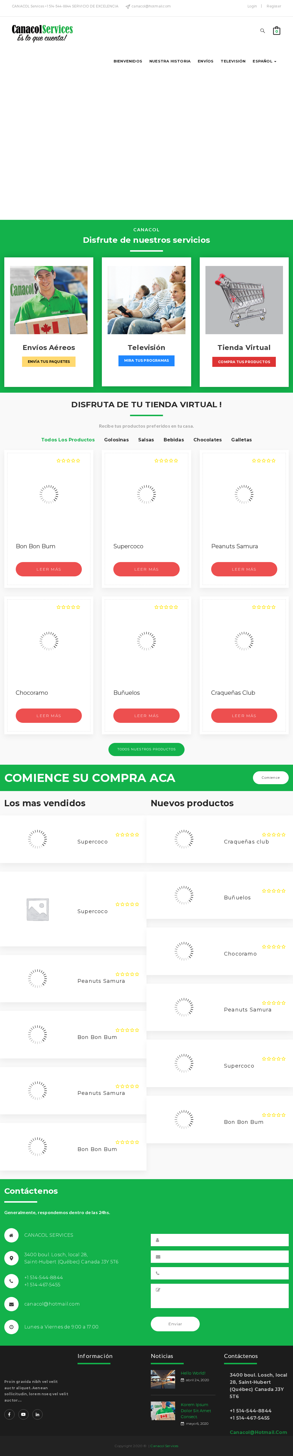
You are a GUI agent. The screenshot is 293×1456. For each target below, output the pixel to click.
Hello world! (193, 1373)
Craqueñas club (233, 692)
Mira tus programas (146, 360)
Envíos (205, 61)
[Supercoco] (146, 494)
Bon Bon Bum (36, 546)
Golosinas (116, 440)
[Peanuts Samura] (244, 494)
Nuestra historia (170, 61)
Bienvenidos (128, 61)
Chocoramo (32, 692)
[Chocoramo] (49, 641)
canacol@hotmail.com (258, 1432)
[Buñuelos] (146, 641)
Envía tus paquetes (49, 361)
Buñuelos (126, 692)
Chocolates (207, 440)
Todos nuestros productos (146, 749)
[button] (276, 30)
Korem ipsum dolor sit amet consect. (196, 1410)
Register (274, 6)
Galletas (241, 440)
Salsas (146, 440)
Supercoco (128, 546)
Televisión (233, 61)
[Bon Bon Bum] (49, 494)
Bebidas (174, 440)
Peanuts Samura (234, 546)
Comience (271, 778)
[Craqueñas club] (244, 641)
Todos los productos (68, 440)
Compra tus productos (244, 362)
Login (252, 6)
